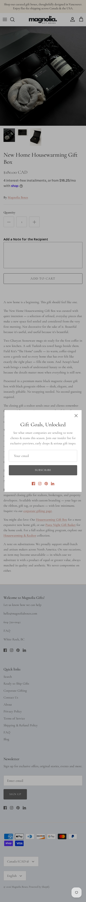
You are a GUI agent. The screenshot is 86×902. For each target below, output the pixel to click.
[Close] (76, 416)
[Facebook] (33, 483)
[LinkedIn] (52, 483)
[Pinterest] (46, 483)
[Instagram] (39, 483)
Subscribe (43, 470)
